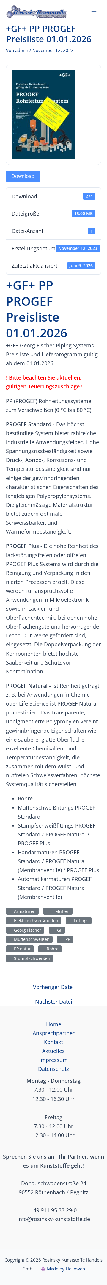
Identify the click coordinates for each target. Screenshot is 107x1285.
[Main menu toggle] (94, 11)
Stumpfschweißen (31, 958)
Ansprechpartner (54, 1033)
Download (23, 176)
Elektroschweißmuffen (35, 920)
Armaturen (24, 911)
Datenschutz (53, 1068)
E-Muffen (59, 911)
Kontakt (53, 1042)
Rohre (51, 949)
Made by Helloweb (66, 1269)
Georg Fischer (26, 930)
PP (66, 939)
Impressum (53, 1059)
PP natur (21, 949)
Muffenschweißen (31, 939)
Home (53, 1024)
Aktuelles (53, 1050)
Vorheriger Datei (53, 987)
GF (58, 930)
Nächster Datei (53, 1001)
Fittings (80, 920)
